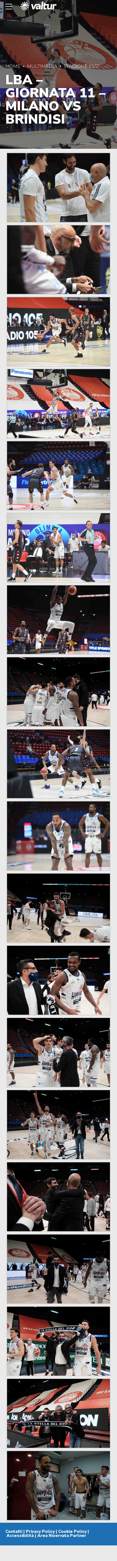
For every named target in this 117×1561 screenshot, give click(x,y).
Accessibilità (20, 1536)
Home (12, 66)
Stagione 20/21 (82, 66)
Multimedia (42, 66)
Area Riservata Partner (61, 1536)
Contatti (13, 1531)
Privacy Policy (40, 1531)
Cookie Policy (72, 1531)
